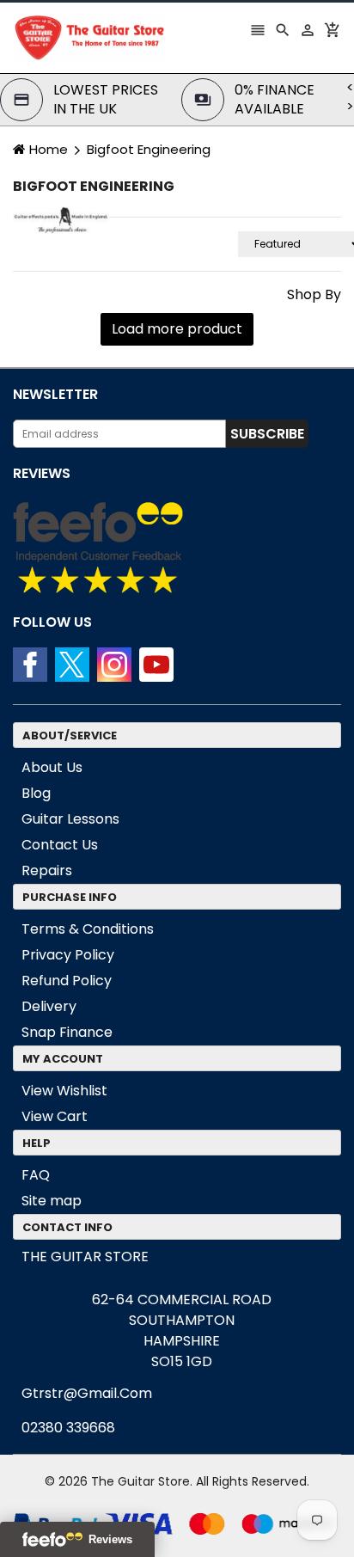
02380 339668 (68, 1427)
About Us (51, 767)
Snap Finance (67, 1032)
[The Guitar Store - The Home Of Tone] (177, 1523)
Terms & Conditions (87, 929)
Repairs (46, 870)
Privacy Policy (67, 955)
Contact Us (59, 845)
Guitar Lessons (70, 819)
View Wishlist (64, 1090)
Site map (51, 1201)
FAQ (35, 1175)
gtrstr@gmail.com (86, 1393)
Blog (36, 793)
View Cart (54, 1116)
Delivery (48, 1006)
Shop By (314, 294)
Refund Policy (66, 980)
